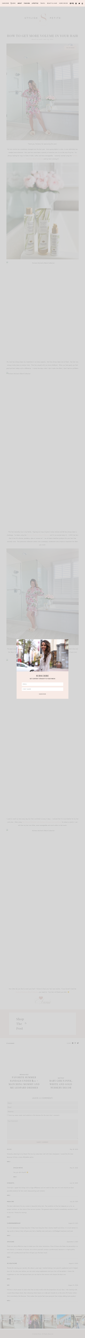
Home (14, 3)
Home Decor (63, 3)
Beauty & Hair (52, 3)
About (20, 3)
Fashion (27, 3)
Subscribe (5, 3)
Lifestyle (35, 3)
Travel (42, 3)
